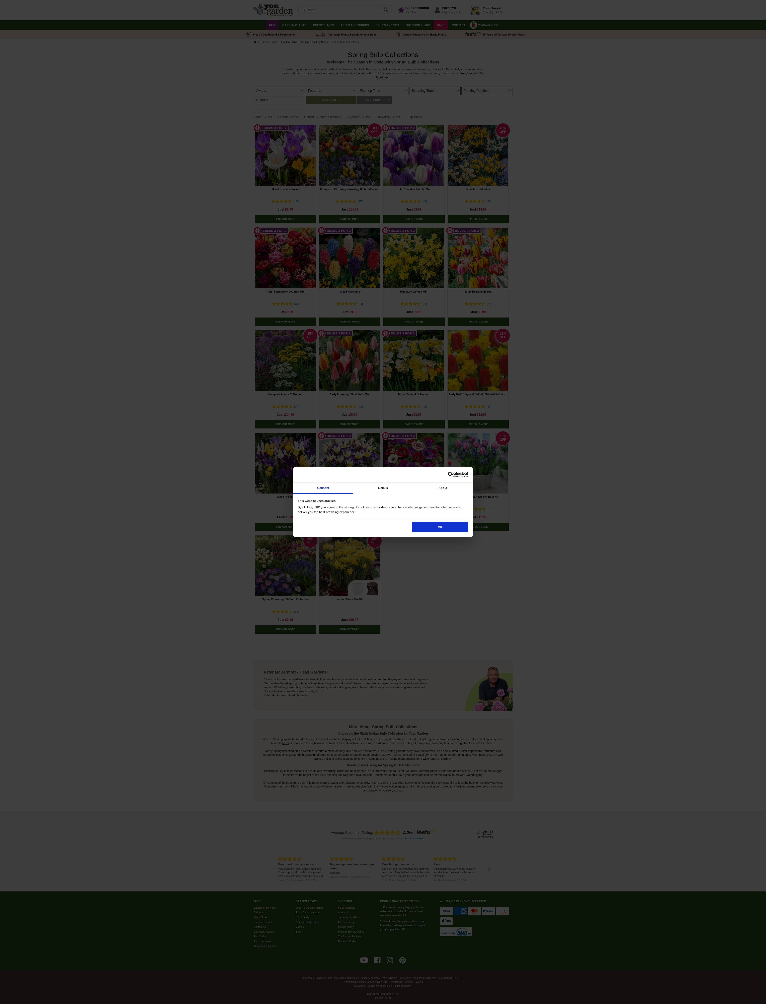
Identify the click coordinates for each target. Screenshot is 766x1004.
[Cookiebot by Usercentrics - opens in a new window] (450, 475)
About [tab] (442, 487)
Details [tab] (383, 487)
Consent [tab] (323, 487)
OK (440, 527)
